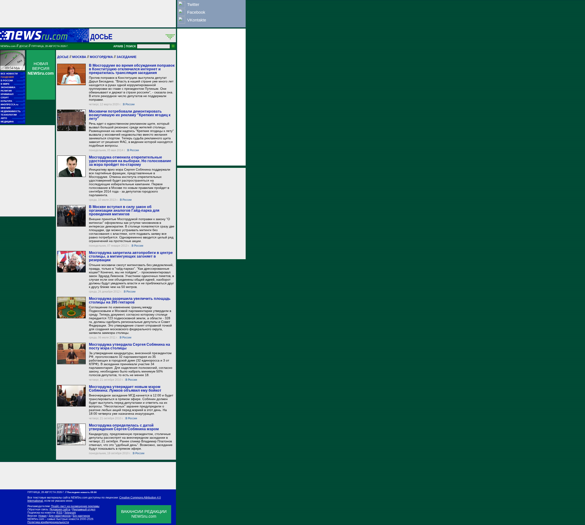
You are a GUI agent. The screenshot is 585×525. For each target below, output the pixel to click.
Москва (79, 57)
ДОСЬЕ (101, 36)
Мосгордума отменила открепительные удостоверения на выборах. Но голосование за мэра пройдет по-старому (130, 160)
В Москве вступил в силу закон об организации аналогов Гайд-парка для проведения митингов (124, 210)
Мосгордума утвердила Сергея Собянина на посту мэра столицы (129, 346)
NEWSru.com (8, 46)
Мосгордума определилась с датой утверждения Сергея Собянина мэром (124, 427)
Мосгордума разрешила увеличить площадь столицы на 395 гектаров (129, 300)
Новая (42, 515)
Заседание (126, 57)
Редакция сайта (60, 509)
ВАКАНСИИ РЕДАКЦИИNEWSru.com (144, 514)
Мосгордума (101, 57)
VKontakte (196, 20)
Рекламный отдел (83, 509)
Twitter (193, 4)
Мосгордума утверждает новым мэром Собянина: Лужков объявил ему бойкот (125, 388)
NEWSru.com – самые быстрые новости (53, 519)
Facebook (196, 12)
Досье (63, 57)
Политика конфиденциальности (48, 522)
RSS (59, 512)
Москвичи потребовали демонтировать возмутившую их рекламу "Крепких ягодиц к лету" (129, 115)
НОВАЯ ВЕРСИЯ (41, 68)
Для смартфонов (60, 515)
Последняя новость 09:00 (82, 492)
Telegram (70, 512)
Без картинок (81, 515)
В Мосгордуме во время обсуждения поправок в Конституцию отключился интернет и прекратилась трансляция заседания (132, 69)
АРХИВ (118, 46)
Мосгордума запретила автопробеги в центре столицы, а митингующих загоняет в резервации (131, 256)
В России (129, 104)
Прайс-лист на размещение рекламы (75, 506)
